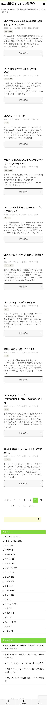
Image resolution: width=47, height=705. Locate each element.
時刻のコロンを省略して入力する (19, 349)
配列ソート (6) (10, 622)
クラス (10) (9, 577)
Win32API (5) (10, 554)
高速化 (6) (9, 631)
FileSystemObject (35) (13, 541)
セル (6, 309)
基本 (6, 409)
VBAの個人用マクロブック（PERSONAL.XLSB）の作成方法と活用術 (23, 399)
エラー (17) (9, 572)
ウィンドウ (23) (11, 568)
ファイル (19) (10, 590)
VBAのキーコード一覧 (14, 116)
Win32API (8, 31)
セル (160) (9, 586)
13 (13, 506)
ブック (7, 459)
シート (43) (9, 581)
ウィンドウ (8, 265)
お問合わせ (23, 703)
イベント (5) (10, 563)
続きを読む (23, 53)
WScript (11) (10, 559)
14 (18, 506)
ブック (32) (9, 595)
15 (24, 506)
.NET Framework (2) (13, 536)
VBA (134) (9, 545)
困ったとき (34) (11, 604)
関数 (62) (8, 626)
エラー (7, 218)
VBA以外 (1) (9, 550)
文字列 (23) (9, 613)
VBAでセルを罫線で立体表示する (19, 302)
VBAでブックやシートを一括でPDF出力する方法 (24, 663)
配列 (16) (8, 617)
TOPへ (39, 703)
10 (29, 500)
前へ (9, 500)
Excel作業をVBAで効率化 (18, 3)
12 (41, 500)
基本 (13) (8, 608)
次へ (31, 506)
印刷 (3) (8, 599)
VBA (6, 123)
